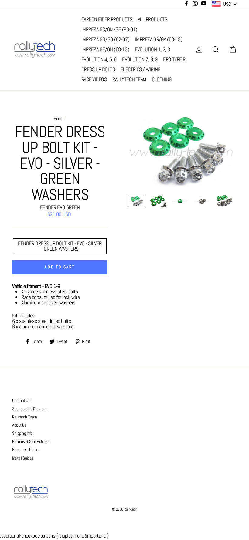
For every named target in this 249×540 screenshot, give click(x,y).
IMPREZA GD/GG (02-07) (105, 39)
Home (58, 119)
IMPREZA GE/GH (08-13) (105, 49)
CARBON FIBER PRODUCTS (106, 19)
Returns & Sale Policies (30, 441)
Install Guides (23, 458)
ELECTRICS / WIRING (141, 69)
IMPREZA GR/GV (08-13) (158, 39)
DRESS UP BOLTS (98, 69)
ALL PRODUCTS (152, 19)
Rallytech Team (24, 417)
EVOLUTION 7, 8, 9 (139, 59)
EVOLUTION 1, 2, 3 (152, 49)
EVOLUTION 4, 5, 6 (99, 59)
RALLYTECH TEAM (129, 79)
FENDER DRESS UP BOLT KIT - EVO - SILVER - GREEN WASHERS (59, 246)
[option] (182, 151)
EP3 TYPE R (174, 59)
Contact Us (21, 400)
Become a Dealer (25, 450)
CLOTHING (162, 79)
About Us (19, 425)
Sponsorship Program (29, 409)
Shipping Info (22, 433)
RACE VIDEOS (94, 79)
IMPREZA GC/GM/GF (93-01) (109, 29)
